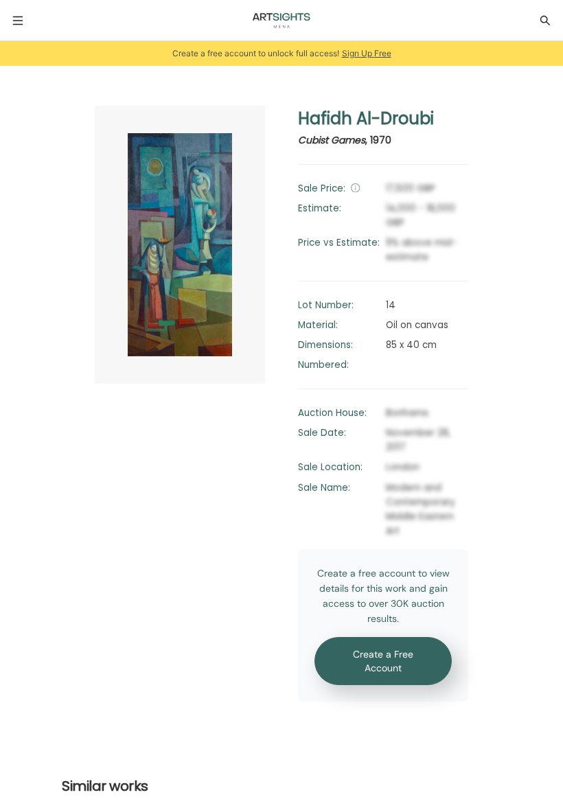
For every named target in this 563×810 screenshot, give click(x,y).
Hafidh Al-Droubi (366, 118)
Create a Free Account (383, 661)
